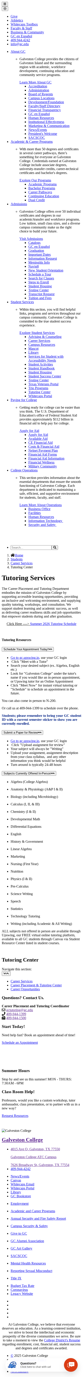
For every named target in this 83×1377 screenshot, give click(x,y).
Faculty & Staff (21, 28)
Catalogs (34, 243)
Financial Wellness (41, 462)
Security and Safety (42, 525)
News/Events (37, 130)
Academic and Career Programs (33, 1211)
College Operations (24, 470)
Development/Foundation (46, 102)
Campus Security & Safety (29, 1226)
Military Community (42, 466)
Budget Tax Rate (22, 1286)
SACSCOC (36, 138)
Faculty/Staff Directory (44, 106)
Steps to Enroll (38, 282)
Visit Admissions (31, 239)
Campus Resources (41, 344)
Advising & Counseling (45, 337)
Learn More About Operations (40, 505)
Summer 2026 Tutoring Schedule (53, 624)
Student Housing (40, 286)
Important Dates (39, 254)
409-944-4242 (21, 1169)
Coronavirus (19, 1290)
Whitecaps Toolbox (24, 24)
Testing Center (38, 290)
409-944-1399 (16, 1014)
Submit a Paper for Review (21, 732)
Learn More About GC (35, 82)
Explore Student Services (37, 333)
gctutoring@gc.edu (19, 1010)
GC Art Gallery (21, 1248)
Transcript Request (41, 294)
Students (17, 559)
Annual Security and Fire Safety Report (38, 1218)
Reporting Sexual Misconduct (31, 1271)
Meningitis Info (39, 262)
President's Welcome (42, 134)
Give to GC (19, 1233)
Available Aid (38, 438)
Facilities (34, 513)
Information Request (42, 258)
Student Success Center (44, 376)
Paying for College (24, 400)
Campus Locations (41, 98)
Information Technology (45, 521)
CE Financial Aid (40, 442)
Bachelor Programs (41, 188)
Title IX (16, 1278)
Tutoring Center (39, 392)
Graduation (36, 250)
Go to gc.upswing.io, (25, 658)
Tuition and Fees (40, 298)
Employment (20, 1203)
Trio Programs (38, 388)
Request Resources (15, 1116)
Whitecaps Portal (40, 396)
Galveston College (22, 1140)
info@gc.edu (20, 44)
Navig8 (33, 266)
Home (19, 555)
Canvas (16, 1180)
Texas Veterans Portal (43, 384)
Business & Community (27, 32)
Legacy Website (22, 1293)
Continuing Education (43, 196)
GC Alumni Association (27, 1241)
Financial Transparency (44, 110)
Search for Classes (41, 278)
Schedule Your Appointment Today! (26, 649)
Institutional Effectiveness (46, 122)
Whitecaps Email (22, 1184)
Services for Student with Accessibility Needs (46, 358)
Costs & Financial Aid (43, 446)
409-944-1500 (16, 1018)
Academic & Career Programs (32, 141)
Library (33, 352)
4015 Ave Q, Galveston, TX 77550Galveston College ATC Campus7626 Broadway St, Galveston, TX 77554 (40, 1157)
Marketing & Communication (48, 126)
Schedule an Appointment (20, 1042)
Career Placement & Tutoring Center (36, 985)
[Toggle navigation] (6, 973)
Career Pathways (40, 192)
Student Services (22, 302)
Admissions (19, 204)
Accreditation (37, 86)
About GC (18, 51)
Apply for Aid (29, 431)
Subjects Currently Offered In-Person (27, 773)
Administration (38, 90)
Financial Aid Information (46, 458)
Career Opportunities (25, 989)
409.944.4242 (20, 40)
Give (14, 16)
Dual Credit (36, 200)
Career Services (39, 340)
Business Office (39, 509)
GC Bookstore (21, 1196)
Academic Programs (42, 184)
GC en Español (39, 114)
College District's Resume (62, 1340)
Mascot (33, 348)
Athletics (17, 20)
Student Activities (40, 364)
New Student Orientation (45, 270)
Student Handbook (41, 368)
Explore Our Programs (35, 180)
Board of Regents (40, 94)
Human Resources (41, 118)
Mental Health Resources (28, 1263)
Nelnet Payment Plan (43, 450)
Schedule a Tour (39, 274)
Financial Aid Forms (42, 454)
